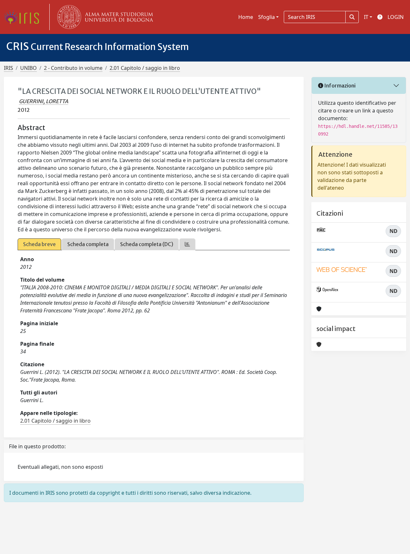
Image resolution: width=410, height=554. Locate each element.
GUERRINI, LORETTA (43, 101)
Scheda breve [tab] (39, 244)
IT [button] (366, 17)
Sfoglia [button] (266, 17)
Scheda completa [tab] (88, 244)
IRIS (8, 67)
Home (245, 17)
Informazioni (339, 85)
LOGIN (396, 17)
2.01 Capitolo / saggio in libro (145, 67)
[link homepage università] (103, 17)
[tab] (187, 244)
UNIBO (28, 67)
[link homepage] (24, 17)
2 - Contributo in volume (73, 67)
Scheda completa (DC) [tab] (146, 244)
